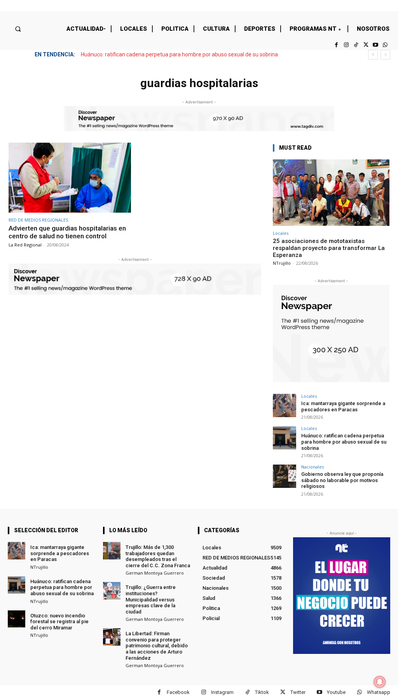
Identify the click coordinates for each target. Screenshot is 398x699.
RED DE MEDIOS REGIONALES (38, 220)
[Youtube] (376, 45)
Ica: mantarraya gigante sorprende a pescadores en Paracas (343, 406)
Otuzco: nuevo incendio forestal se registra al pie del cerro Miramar (59, 622)
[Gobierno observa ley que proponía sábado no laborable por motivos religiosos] (284, 476)
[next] (385, 54)
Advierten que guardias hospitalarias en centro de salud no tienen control (67, 232)
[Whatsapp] (385, 45)
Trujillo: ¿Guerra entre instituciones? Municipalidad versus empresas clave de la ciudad (151, 599)
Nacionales (312, 467)
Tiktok (262, 692)
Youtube (336, 692)
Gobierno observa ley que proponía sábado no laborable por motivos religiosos (342, 480)
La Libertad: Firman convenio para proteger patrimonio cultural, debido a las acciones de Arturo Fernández (157, 646)
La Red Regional (25, 245)
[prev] (373, 54)
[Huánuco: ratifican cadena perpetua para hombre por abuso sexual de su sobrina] (284, 437)
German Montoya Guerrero (155, 573)
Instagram (222, 692)
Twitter (297, 692)
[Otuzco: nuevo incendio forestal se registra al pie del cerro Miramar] (16, 619)
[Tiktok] (356, 45)
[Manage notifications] (380, 682)
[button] (18, 28)
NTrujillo (282, 263)
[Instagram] (346, 45)
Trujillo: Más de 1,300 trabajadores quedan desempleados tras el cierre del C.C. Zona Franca (158, 556)
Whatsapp (378, 692)
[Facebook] (336, 45)
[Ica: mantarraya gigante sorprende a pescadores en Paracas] (284, 405)
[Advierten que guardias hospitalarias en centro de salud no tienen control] (70, 178)
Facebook (178, 692)
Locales (280, 233)
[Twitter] (365, 45)
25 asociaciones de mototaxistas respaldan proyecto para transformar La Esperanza (329, 248)
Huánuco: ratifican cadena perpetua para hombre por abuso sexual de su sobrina (179, 54)
